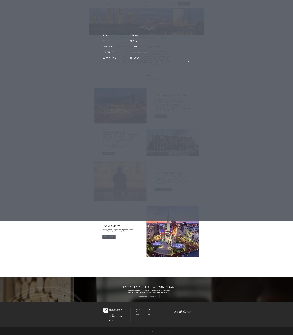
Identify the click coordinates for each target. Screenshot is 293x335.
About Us (138, 309)
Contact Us (139, 312)
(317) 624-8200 (115, 314)
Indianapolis (138, 52)
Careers (150, 314)
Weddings (109, 58)
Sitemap (142, 331)
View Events (109, 237)
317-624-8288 (118, 316)
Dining (134, 35)
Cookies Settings (149, 331)
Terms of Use (119, 331)
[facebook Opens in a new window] (185, 62)
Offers (107, 46)
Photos (134, 58)
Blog (137, 314)
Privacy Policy (127, 331)
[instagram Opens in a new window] (188, 62)
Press (149, 312)
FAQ (149, 309)
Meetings (109, 52)
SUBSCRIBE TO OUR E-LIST (148, 296)
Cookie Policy (135, 331)
